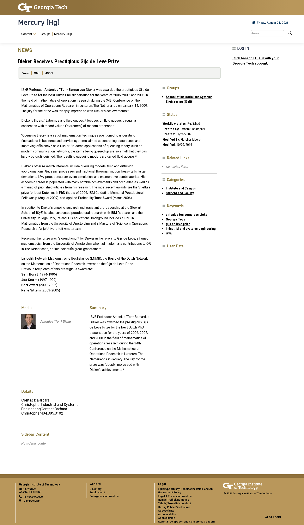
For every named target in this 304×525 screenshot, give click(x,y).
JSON (49, 73)
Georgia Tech (175, 219)
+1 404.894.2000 (33, 496)
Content (26, 34)
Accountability (167, 514)
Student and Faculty (180, 193)
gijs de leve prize (178, 224)
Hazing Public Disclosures (174, 507)
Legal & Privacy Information (174, 496)
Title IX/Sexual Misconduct (174, 503)
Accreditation (166, 517)
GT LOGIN (275, 517)
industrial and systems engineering (191, 229)
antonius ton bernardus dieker (187, 215)
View (25, 73)
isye (169, 233)
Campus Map (32, 500)
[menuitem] (46, 34)
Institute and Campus (181, 188)
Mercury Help (63, 34)
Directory (95, 488)
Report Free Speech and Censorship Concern (186, 521)
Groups (45, 34)
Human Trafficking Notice (173, 499)
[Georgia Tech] (49, 7)
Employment (97, 492)
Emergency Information (104, 496)
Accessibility (166, 510)
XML (37, 73)
